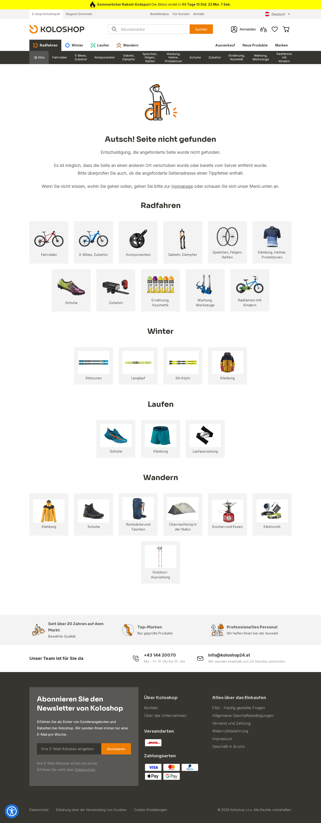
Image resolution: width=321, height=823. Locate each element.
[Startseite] (56, 29)
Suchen (201, 29)
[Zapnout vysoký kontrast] (12, 811)
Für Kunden (181, 14)
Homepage (182, 186)
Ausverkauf (225, 45)
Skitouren (93, 378)
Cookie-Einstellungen (150, 810)
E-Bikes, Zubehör (80, 57)
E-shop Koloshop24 (46, 14)
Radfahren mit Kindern (284, 57)
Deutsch (278, 14)
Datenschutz (85, 769)
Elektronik (272, 527)
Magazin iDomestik (79, 14)
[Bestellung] (286, 29)
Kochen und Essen (227, 527)
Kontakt (198, 14)
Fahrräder (59, 57)
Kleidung (227, 378)
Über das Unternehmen (165, 715)
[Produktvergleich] (263, 29)
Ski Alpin (182, 378)
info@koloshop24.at (229, 655)
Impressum (222, 738)
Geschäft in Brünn (228, 746)
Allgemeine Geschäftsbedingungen (243, 715)
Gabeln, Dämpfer (128, 57)
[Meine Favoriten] (274, 29)
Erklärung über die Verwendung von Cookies (91, 810)
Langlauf (138, 378)
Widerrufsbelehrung (230, 731)
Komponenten (105, 57)
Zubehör (214, 57)
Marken (281, 45)
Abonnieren (116, 749)
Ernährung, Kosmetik (237, 57)
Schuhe (195, 57)
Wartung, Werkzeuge (260, 57)
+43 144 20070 (160, 655)
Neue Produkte (255, 45)
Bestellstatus (159, 14)
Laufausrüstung (205, 451)
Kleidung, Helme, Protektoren (173, 57)
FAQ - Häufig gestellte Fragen (238, 707)
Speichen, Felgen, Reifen (150, 57)
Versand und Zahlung (231, 723)
